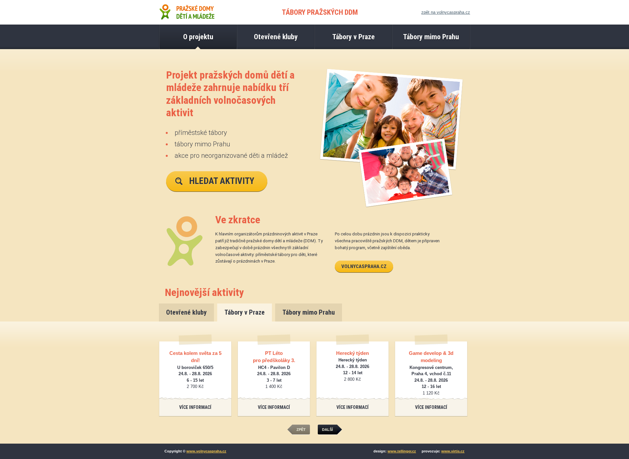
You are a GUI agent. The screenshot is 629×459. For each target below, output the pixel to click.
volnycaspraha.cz (364, 266)
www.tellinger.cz (402, 451)
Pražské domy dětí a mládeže (187, 12)
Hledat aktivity (221, 181)
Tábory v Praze (244, 312)
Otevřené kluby (186, 312)
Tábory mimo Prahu (308, 312)
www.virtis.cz (453, 451)
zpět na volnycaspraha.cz (445, 12)
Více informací (195, 407)
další (327, 429)
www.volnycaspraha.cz (206, 451)
